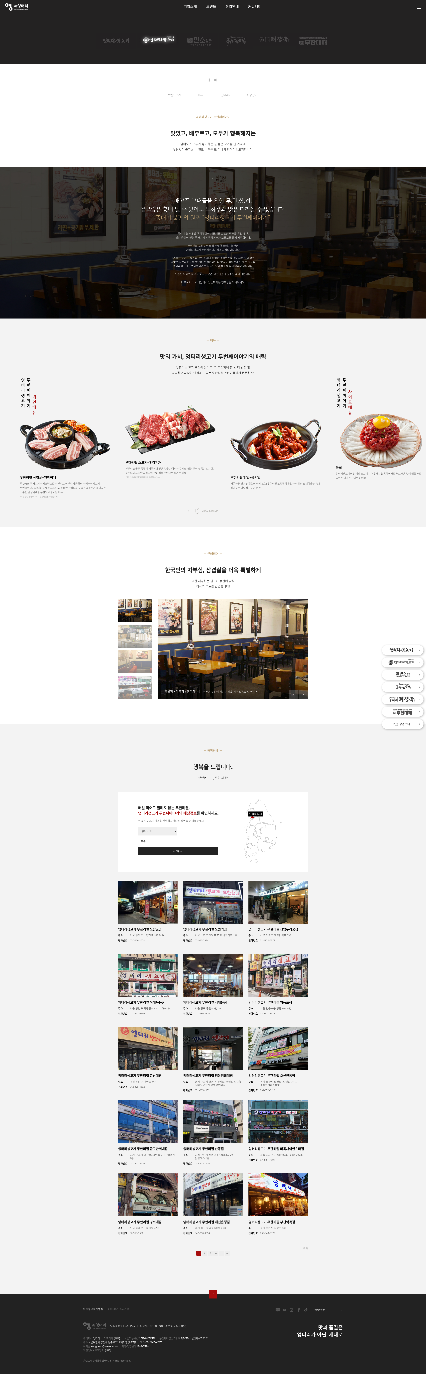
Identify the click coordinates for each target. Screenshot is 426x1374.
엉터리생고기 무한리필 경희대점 (140, 1222)
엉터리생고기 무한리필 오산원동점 (271, 1076)
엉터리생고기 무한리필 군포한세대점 (143, 1149)
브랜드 (211, 6)
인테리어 (226, 95)
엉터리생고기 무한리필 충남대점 (140, 1076)
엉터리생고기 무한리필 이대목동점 (141, 1003)
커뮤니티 (254, 6)
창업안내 (232, 6)
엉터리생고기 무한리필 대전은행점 (206, 1222)
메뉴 (200, 95)
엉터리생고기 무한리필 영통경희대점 (208, 1076)
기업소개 (190, 6)
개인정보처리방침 (93, 1309)
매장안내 (251, 95)
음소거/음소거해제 (216, 80)
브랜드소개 (174, 95)
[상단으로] (213, 1294)
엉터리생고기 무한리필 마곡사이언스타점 (276, 1149)
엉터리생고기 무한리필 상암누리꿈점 (273, 929)
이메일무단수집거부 (118, 1309)
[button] (224, 510)
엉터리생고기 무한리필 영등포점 (270, 1003)
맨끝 (227, 1253)
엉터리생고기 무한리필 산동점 (203, 1149)
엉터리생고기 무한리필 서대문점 (205, 1003)
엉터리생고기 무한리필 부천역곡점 (271, 1222)
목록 (305, 1248)
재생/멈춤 (209, 80)
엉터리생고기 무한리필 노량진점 (140, 929)
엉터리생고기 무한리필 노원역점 (205, 929)
